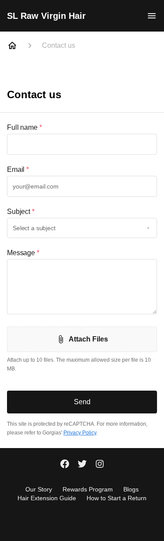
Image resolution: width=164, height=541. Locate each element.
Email (18, 169)
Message (23, 252)
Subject (21, 211)
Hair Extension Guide (46, 498)
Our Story (38, 489)
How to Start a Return (117, 498)
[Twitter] (82, 465)
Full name (24, 127)
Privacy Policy (79, 433)
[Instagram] (99, 465)
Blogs (131, 489)
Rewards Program (88, 489)
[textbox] (82, 144)
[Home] (12, 45)
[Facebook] (64, 465)
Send (82, 402)
